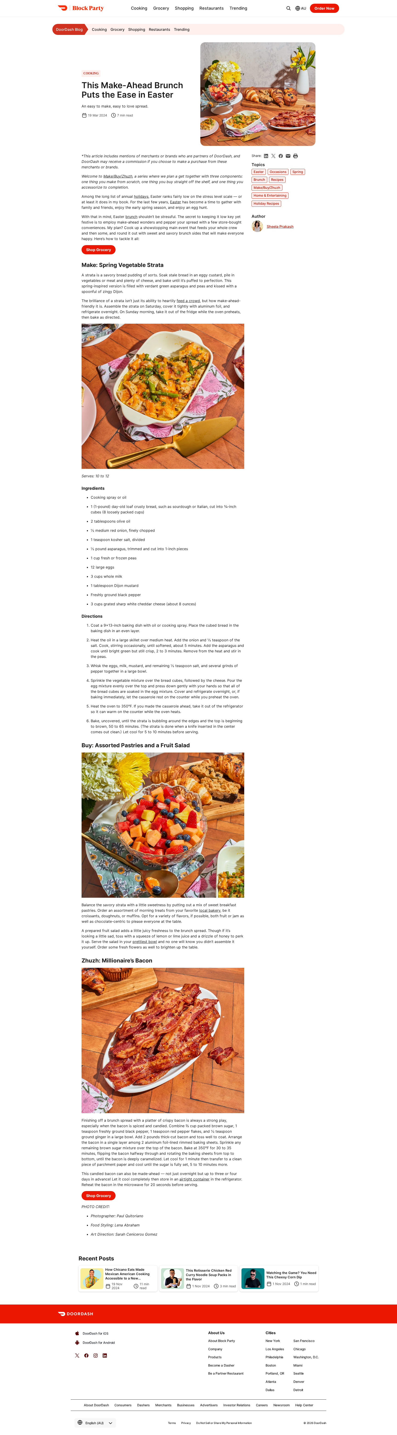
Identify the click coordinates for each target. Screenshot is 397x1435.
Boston (271, 1365)
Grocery (161, 8)
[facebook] (281, 156)
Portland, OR (275, 1373)
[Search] (288, 8)
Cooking (139, 8)
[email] (288, 156)
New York (273, 1341)
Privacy (186, 1423)
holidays (141, 196)
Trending (238, 8)
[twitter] (77, 1357)
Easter (175, 202)
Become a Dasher (221, 1365)
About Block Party (221, 1341)
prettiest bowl (145, 941)
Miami (297, 1365)
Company (215, 1349)
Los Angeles (275, 1349)
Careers (262, 1405)
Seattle (298, 1373)
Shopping (184, 8)
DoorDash (320, 1423)
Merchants (163, 1405)
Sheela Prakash (280, 226)
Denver (298, 1382)
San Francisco (303, 1341)
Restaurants (211, 8)
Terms (172, 1423)
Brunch (259, 179)
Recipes (277, 179)
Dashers (143, 1405)
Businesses (186, 1405)
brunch (131, 216)
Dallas (270, 1390)
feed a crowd (188, 300)
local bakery (209, 910)
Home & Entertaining (270, 195)
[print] (295, 156)
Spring (297, 172)
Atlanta (271, 1382)
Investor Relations (236, 1405)
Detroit (298, 1390)
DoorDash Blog (69, 29)
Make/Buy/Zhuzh (267, 188)
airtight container (194, 1179)
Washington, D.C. (306, 1357)
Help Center (304, 1405)
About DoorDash (96, 1405)
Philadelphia (274, 1357)
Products (215, 1357)
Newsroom (281, 1405)
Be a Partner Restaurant (226, 1373)
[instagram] (95, 1357)
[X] (273, 156)
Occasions (278, 172)
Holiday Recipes (266, 203)
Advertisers (209, 1405)
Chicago (299, 1349)
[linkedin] (266, 156)
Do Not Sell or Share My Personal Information (224, 1423)
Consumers (123, 1405)
